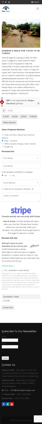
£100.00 (33, 116)
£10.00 (6, 116)
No (6, 175)
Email (4, 343)
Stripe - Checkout (10, 141)
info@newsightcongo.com (22, 390)
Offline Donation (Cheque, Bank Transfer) (20, 144)
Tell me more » (8, 266)
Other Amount (9, 122)
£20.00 (15, 116)
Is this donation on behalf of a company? (17, 172)
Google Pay (8, 147)
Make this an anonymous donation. (17, 189)
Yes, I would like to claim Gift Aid (16, 270)
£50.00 (23, 116)
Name (4, 336)
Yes (13, 175)
